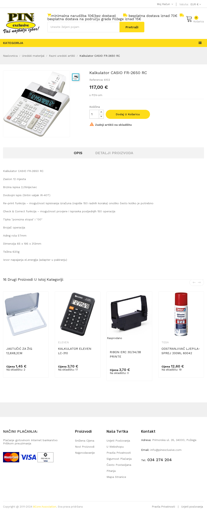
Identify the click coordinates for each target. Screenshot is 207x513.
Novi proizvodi (84, 446)
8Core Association (44, 506)
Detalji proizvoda (114, 153)
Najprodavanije (85, 452)
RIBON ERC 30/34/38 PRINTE (125, 354)
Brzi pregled (42, 301)
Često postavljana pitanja (119, 467)
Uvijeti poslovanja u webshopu (118, 443)
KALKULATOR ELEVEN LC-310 (74, 351)
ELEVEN (63, 342)
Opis (78, 153)
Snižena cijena (84, 440)
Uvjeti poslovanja (192, 506)
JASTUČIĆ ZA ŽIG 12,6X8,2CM (19, 351)
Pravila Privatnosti (163, 506)
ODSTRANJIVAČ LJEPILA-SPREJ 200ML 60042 (181, 351)
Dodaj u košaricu (128, 114)
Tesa (165, 342)
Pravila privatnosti (119, 452)
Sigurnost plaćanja (119, 458)
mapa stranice (116, 476)
